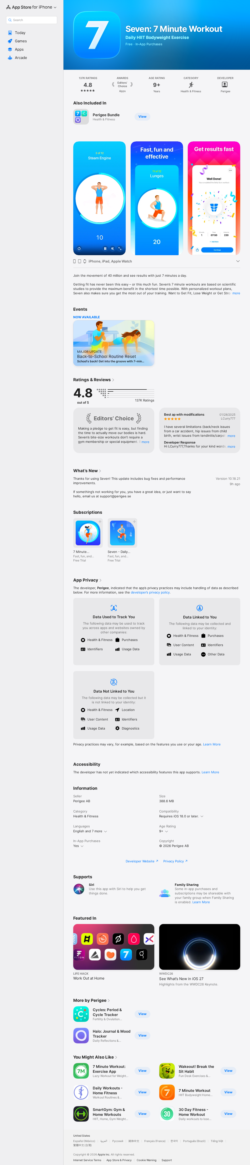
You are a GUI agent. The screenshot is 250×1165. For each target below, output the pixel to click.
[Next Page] (245, 85)
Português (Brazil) (194, 1141)
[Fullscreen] (120, 249)
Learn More (212, 744)
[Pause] (105, 249)
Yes (76, 846)
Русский (117, 1141)
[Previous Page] (68, 85)
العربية (103, 1141)
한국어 (174, 1141)
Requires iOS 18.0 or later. (179, 816)
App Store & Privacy (119, 1160)
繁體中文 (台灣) (82, 1145)
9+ (161, 831)
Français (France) (155, 1141)
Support (167, 1160)
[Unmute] (112, 249)
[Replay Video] (79, 249)
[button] (31, 32)
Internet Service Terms (87, 1160)
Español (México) (84, 1141)
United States (81, 1135)
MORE (145, 442)
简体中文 (133, 1141)
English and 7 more (87, 831)
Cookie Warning (146, 1160)
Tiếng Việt (217, 1141)
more (236, 293)
